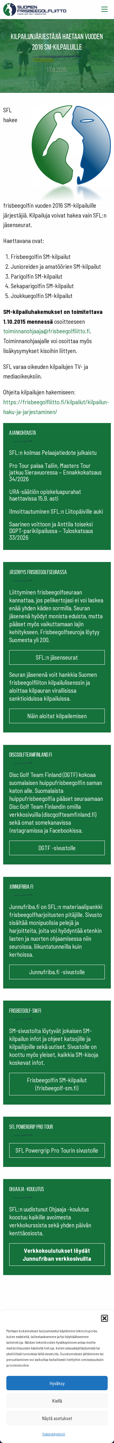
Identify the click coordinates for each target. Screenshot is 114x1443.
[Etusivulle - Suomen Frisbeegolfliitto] (34, 8)
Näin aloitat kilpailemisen (57, 715)
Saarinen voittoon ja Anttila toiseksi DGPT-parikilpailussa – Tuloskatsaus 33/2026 (51, 530)
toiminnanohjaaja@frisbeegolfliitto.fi (46, 331)
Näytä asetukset (57, 1418)
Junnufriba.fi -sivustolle (57, 971)
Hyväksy (57, 1383)
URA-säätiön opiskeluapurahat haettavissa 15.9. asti (45, 495)
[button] (104, 1318)
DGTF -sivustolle (57, 847)
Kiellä (57, 1401)
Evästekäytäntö (53, 1434)
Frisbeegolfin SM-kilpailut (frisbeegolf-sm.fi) (57, 1084)
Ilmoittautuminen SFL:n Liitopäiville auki (56, 511)
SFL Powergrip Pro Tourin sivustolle (57, 1150)
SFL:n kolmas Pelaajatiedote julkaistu (53, 452)
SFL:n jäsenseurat (57, 657)
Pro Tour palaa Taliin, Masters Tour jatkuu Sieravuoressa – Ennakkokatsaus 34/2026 (55, 472)
